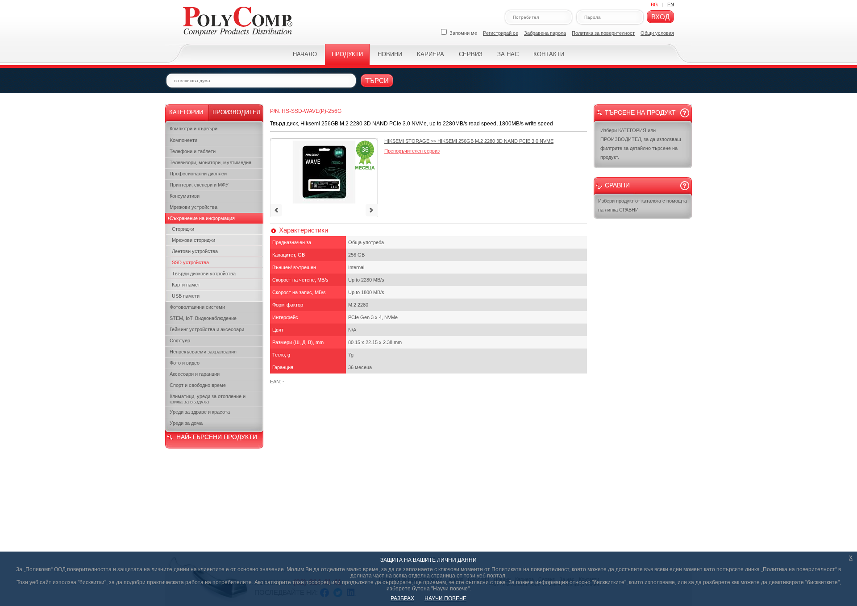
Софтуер (180, 340)
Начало (305, 54)
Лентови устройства (195, 251)
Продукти (347, 54)
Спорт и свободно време (198, 385)
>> (468, 141)
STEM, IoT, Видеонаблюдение (203, 318)
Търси (377, 80)
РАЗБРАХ (402, 598)
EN (670, 4)
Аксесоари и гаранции (195, 374)
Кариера (430, 54)
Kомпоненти (183, 140)
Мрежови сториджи (193, 240)
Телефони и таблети (193, 151)
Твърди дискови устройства (204, 273)
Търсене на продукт (640, 112)
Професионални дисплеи (198, 173)
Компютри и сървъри (193, 128)
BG (654, 4)
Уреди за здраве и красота (200, 412)
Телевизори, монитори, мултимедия (210, 162)
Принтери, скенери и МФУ (199, 184)
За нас (508, 54)
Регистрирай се (500, 33)
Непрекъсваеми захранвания (203, 351)
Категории (186, 112)
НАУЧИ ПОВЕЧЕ (445, 598)
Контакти (548, 54)
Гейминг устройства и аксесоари (207, 329)
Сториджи (183, 229)
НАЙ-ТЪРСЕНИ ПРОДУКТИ (216, 436)
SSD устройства (190, 262)
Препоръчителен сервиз (412, 151)
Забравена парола (545, 33)
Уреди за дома (186, 423)
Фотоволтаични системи (197, 307)
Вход (660, 17)
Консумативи (185, 196)
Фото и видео (185, 362)
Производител (236, 112)
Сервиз (471, 54)
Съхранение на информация (202, 218)
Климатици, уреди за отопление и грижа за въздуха (207, 399)
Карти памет (186, 284)
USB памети (186, 296)
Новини (390, 54)
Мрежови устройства (193, 207)
